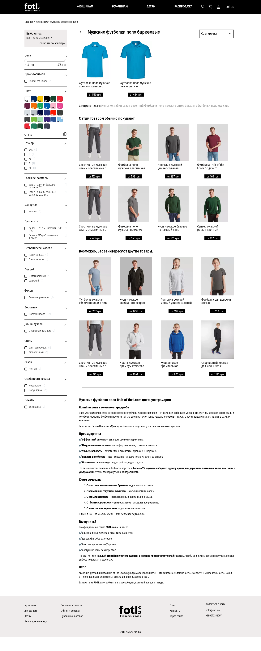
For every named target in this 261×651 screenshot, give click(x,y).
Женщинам (30, 610)
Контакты (175, 610)
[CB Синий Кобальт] (47, 112)
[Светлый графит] (60, 112)
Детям (28, 616)
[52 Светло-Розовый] (53, 106)
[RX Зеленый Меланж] (34, 126)
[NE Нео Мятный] (40, 119)
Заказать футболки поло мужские (207, 105)
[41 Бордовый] (27, 106)
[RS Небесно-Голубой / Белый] (60, 119)
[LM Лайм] (34, 119)
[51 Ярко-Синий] (47, 106)
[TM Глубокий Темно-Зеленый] (40, 126)
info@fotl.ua (213, 610)
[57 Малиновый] (60, 106)
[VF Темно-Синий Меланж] (47, 126)
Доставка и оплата (71, 605)
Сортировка (209, 33)
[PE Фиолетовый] (47, 119)
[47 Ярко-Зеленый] (40, 106)
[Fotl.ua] (34, 8)
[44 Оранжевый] (34, 106)
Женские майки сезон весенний (122, 105)
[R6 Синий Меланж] (53, 119)
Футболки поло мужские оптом (164, 105)
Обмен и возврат (70, 610)
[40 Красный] (60, 99)
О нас (173, 605)
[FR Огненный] (53, 112)
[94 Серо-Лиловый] (34, 112)
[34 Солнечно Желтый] (40, 99)
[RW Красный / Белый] (27, 126)
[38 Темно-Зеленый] (53, 99)
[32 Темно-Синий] (34, 99)
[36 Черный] (47, 99)
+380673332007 (214, 615)
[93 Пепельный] (27, 112)
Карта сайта (176, 616)
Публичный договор (72, 616)
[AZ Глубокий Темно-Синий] (40, 112)
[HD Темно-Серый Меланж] (27, 119)
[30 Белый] (27, 99)
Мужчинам (30, 605)
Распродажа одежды (35, 621)
